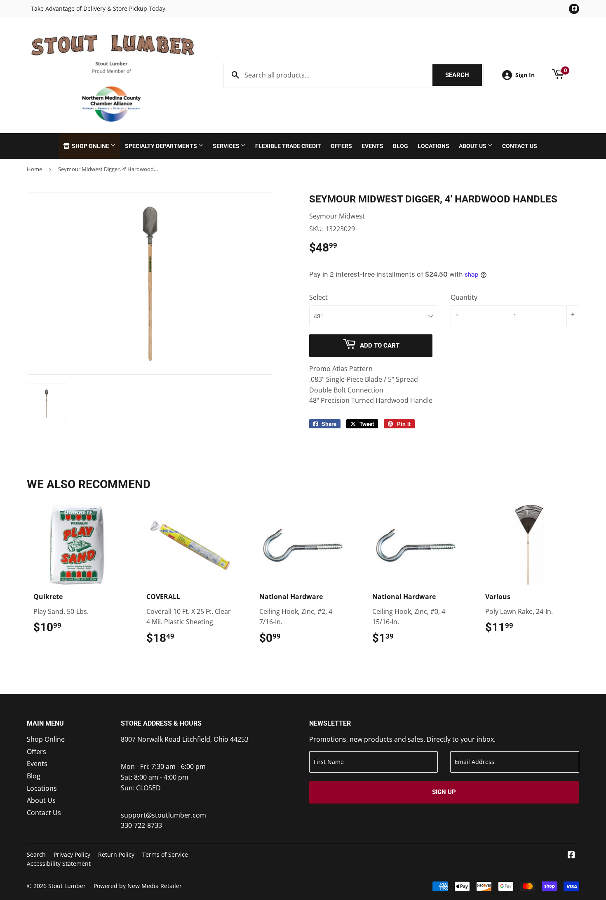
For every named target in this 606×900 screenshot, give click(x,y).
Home (34, 169)
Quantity (464, 297)
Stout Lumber (67, 886)
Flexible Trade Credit (288, 146)
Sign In (525, 75)
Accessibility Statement (59, 863)
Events (372, 146)
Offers (341, 146)
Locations (433, 146)
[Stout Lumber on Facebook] (571, 855)
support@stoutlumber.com (163, 815)
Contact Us (519, 146)
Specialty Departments (161, 146)
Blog (400, 146)
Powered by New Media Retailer (138, 886)
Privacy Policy (72, 854)
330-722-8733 (141, 825)
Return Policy (116, 854)
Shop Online (90, 146)
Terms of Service (165, 854)
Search (463, 75)
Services (227, 146)
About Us (473, 146)
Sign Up (444, 792)
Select (318, 297)
